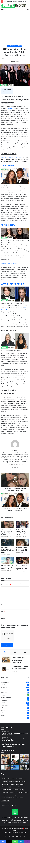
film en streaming (6, 786)
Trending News (5, 800)
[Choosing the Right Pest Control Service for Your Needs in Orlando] (24, 756)
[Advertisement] (15, 28)
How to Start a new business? (8, 792)
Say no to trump (20, 797)
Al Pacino (10, 108)
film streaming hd (16, 786)
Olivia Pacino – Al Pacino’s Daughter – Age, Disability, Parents (7, 532)
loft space (4, 795)
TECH (3, 695)
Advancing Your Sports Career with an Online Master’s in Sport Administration (18, 660)
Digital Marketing (6, 697)
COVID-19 (4, 781)
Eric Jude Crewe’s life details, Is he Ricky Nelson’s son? (7, 567)
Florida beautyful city (7, 789)
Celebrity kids (11, 45)
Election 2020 (5, 784)
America (4, 778)
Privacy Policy (22, 832)
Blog (3, 710)
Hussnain (6, 59)
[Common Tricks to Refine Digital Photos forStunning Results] (24, 761)
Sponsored (5, 713)
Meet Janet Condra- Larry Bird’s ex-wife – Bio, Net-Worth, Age (22, 549)
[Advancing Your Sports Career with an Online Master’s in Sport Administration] (6, 659)
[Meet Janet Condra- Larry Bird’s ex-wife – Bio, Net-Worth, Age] (22, 542)
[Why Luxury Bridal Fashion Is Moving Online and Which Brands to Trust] (6, 669)
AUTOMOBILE (5, 705)
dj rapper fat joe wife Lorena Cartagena (17, 781)
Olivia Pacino (8, 224)
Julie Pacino (7, 165)
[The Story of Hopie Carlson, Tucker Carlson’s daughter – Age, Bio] (22, 524)
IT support (20, 792)
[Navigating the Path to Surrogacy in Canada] (5, 767)
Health (4, 685)
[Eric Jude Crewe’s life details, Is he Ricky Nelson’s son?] (7, 560)
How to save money (18, 789)
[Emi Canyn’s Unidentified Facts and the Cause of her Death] (7, 542)
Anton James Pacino (12, 283)
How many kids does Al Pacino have (11, 157)
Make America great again (14, 795)
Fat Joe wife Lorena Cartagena (17, 784)
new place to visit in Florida (8, 797)
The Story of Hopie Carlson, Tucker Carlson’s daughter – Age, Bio (22, 532)
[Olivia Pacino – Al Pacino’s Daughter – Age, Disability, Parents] (7, 524)
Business (4, 700)
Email (3, 611)
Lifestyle (4, 702)
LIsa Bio (26, 792)
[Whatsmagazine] (15, 5)
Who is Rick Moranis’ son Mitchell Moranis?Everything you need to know (22, 568)
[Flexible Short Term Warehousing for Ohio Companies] (24, 767)
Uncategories (5, 682)
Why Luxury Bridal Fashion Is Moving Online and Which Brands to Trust (20, 668)
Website (3, 618)
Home (5, 832)
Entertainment (6, 707)
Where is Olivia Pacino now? (9, 263)
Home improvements (7, 690)
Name (3, 604)
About (16, 832)
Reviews (4, 718)
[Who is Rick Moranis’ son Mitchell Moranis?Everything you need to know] (22, 560)
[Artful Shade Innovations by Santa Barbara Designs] (15, 767)
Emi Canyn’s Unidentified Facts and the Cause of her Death (7, 550)
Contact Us (11, 832)
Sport (3, 715)
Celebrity (19, 45)
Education (4, 692)
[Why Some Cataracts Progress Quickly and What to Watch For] (5, 761)
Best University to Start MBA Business (16, 778)
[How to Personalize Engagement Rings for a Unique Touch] (15, 761)
